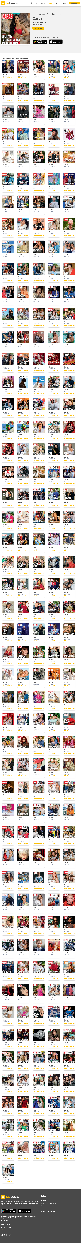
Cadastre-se (74, 3)
